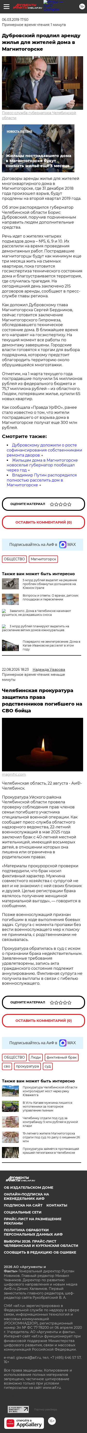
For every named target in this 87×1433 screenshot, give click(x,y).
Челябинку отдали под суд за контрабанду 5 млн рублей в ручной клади (50, 1122)
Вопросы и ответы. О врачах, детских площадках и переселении (50, 597)
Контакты (56, 1205)
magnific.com (14, 774)
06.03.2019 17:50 (15, 20)
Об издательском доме (28, 1187)
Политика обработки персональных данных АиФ (33, 1232)
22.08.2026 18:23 (15, 669)
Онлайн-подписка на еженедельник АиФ (26, 1196)
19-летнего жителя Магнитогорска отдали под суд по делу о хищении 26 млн (51, 1137)
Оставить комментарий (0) (43, 522)
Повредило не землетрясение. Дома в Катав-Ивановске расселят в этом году (51, 645)
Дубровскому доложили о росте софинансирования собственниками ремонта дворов (44, 450)
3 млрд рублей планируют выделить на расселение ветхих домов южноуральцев (35, 628)
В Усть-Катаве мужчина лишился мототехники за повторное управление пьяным (47, 1106)
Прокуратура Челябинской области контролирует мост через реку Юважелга (50, 1091)
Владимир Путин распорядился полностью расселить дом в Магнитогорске (42, 480)
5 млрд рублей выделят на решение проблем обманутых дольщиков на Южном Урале (50, 584)
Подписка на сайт (23, 1205)
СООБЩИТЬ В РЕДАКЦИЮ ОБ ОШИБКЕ (40, 1252)
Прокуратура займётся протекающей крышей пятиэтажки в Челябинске (51, 1150)
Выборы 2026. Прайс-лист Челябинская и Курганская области (41, 1243)
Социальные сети (23, 1212)
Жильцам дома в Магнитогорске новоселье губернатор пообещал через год (42, 465)
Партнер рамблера (45, 1409)
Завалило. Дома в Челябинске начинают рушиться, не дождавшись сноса (36, 612)
